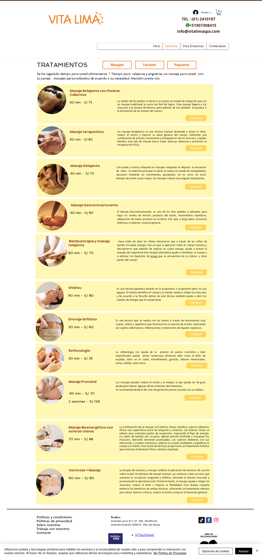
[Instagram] (216, 520)
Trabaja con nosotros (53, 529)
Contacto (44, 533)
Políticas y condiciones (54, 517)
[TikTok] (202, 520)
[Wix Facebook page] (209, 520)
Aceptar (244, 551)
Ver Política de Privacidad (169, 553)
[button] (219, 12)
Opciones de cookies (215, 551)
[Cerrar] (257, 551)
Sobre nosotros (48, 525)
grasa (154, 256)
